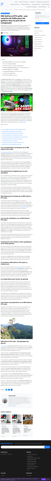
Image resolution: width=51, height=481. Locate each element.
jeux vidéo (21, 156)
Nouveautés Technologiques (31, 6)
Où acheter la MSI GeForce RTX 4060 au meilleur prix (12, 138)
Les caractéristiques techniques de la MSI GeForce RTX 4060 (13, 129)
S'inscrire (42, 23)
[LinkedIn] (12, 390)
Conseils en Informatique (23, 1)
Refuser (48, 479)
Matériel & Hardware (46, 4)
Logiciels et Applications (35, 4)
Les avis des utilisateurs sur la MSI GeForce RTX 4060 (12, 135)
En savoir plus (12, 479)
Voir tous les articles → (12, 405)
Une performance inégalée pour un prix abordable (11, 131)
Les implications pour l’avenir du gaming (9, 140)
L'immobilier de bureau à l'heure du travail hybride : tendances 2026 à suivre (5, 431)
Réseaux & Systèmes (42, 6)
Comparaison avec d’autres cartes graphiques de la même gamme (15, 136)
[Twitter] (6, 390)
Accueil (16, 1)
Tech (49, 6)
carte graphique (23, 206)
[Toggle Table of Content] (1, 127)
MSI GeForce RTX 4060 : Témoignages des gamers (11, 144)
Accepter (43, 479)
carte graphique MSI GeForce (7, 152)
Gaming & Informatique (25, 4)
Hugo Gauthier (12, 395)
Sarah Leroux (3, 436)
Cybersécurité (32, 1)
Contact (3, 475)
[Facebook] (9, 390)
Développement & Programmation (43, 1)
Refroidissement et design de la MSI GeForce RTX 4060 (12, 133)
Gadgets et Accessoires (15, 4)
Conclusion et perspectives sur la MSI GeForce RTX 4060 (13, 142)
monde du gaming (22, 122)
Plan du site (29, 475)
